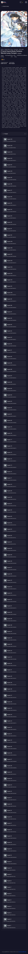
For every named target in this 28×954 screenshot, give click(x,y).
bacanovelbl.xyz (22, 951)
